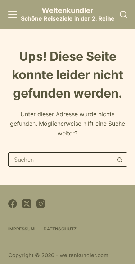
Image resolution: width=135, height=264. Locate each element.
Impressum (21, 228)
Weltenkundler (67, 14)
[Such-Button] (120, 159)
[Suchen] (123, 14)
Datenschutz (60, 228)
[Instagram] (40, 203)
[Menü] (12, 14)
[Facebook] (12, 203)
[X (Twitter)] (26, 203)
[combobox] (61, 159)
